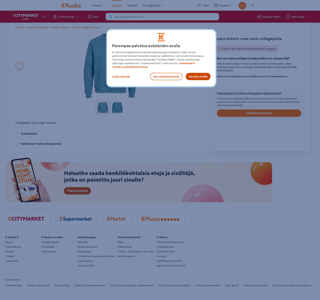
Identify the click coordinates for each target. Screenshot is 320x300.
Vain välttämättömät (166, 76)
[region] (161, 58)
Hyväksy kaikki (198, 76)
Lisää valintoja (121, 76)
